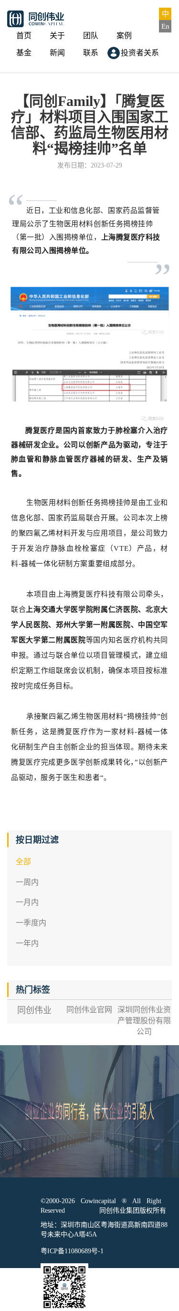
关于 (57, 35)
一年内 (27, 943)
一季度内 (31, 923)
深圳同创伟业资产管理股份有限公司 (144, 1021)
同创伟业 (34, 1010)
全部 (23, 862)
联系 (90, 53)
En (165, 26)
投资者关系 (140, 53)
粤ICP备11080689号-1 (72, 1251)
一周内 (27, 882)
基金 (24, 53)
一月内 (27, 902)
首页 (24, 35)
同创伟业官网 (89, 1010)
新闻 (57, 53)
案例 (124, 35)
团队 (90, 35)
